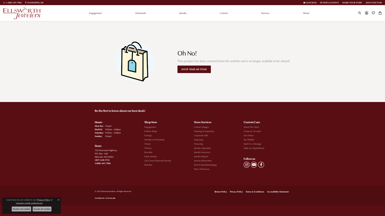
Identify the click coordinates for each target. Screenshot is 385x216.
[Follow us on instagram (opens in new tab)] (247, 165)
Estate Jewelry (150, 156)
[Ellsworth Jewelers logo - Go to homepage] (22, 13)
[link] (12, 2)
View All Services (201, 169)
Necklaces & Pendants (154, 139)
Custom (224, 13)
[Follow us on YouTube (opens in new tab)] (254, 165)
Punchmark (110, 198)
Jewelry (182, 13)
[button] (360, 13)
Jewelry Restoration (203, 160)
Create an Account (252, 131)
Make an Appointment (254, 148)
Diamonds (140, 13)
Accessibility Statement (278, 191)
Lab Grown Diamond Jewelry (157, 160)
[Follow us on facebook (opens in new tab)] (261, 165)
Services (265, 13)
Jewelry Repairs (201, 156)
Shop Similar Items (194, 69)
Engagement (95, 13)
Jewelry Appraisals (202, 148)
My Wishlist (249, 139)
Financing (198, 143)
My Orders (249, 135)
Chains (147, 143)
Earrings (148, 135)
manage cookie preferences (29, 203)
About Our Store (251, 127)
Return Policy (221, 191)
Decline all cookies (21, 209)
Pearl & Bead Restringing (205, 164)
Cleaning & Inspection (204, 131)
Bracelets (148, 152)
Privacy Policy (236, 191)
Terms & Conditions (255, 191)
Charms (147, 148)
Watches (148, 164)
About (306, 13)
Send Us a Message (252, 143)
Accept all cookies (42, 209)
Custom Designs (201, 127)
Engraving (198, 139)
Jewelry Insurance (202, 152)
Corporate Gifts (201, 135)
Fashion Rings (150, 131)
